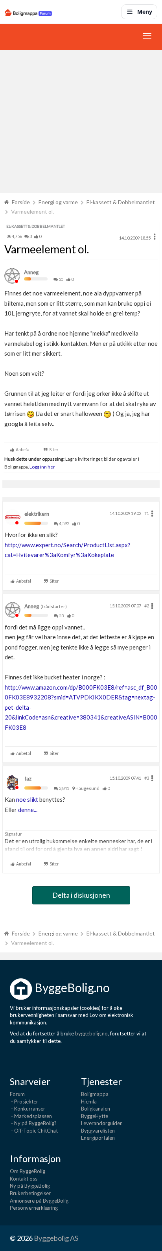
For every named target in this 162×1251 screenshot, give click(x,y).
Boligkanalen (95, 1108)
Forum (17, 1094)
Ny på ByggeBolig (30, 1186)
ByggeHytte (94, 1116)
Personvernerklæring (34, 1208)
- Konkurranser (27, 1108)
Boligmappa (95, 1094)
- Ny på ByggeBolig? (33, 1123)
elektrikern (36, 514)
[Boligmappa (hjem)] (28, 11)
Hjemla (89, 1101)
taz (27, 778)
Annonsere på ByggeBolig (39, 1200)
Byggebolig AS (56, 1238)
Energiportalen (98, 1138)
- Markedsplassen (31, 1116)
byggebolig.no (91, 1033)
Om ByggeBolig (27, 1171)
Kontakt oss (23, 1178)
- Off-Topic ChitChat (34, 1130)
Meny (144, 11)
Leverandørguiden (102, 1123)
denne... (27, 809)
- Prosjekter (24, 1101)
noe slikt (27, 799)
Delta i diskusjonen (81, 895)
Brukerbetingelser (30, 1193)
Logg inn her (42, 466)
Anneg (31, 272)
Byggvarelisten (98, 1130)
